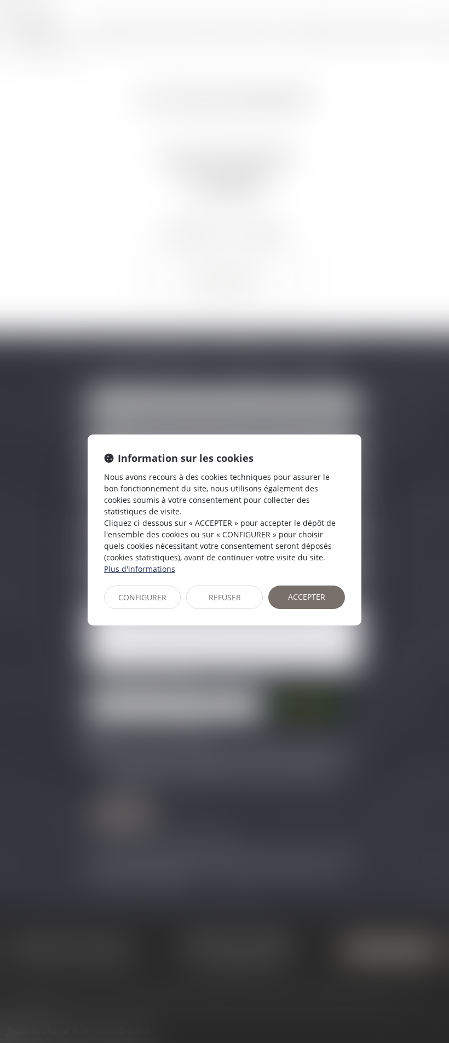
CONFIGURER (142, 597)
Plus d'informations (139, 569)
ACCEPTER (306, 597)
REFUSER (225, 597)
